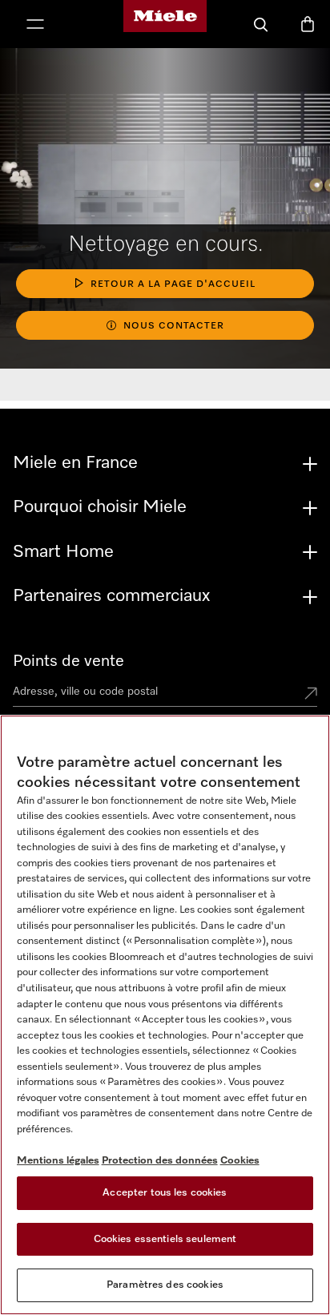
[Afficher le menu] (35, 25)
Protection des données (160, 1161)
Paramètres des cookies (165, 1285)
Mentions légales (58, 1161)
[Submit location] (310, 695)
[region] (165, 1015)
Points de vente (68, 661)
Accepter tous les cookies (165, 1193)
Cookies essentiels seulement (165, 1239)
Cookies (240, 1161)
